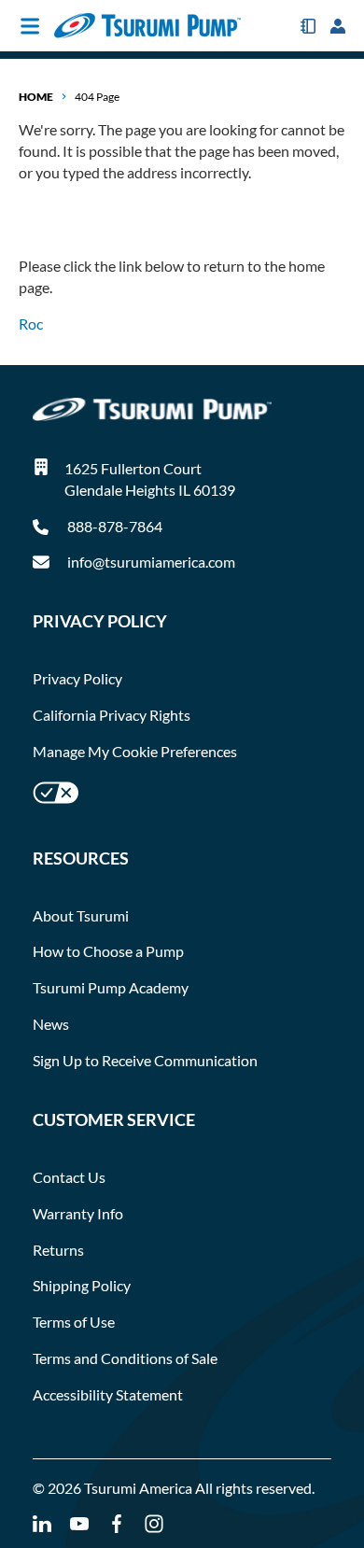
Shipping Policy (82, 1285)
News (51, 1024)
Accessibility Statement (108, 1394)
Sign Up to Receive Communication (145, 1060)
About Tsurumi (81, 915)
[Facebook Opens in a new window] (116, 1524)
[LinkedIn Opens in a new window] (42, 1524)
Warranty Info (78, 1213)
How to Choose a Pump (108, 951)
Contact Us (69, 1177)
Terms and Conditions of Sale (125, 1358)
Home (36, 97)
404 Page (97, 97)
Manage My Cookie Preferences (135, 751)
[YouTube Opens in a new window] (79, 1524)
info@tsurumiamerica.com (151, 561)
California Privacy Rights (111, 715)
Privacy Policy (77, 678)
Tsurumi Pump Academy (111, 987)
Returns (58, 1250)
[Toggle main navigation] (30, 26)
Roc (31, 323)
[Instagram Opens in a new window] (154, 1524)
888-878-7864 (113, 526)
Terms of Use (74, 1321)
